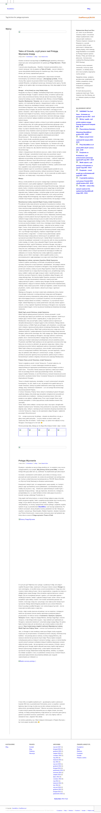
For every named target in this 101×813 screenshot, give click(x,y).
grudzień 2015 (57, 751)
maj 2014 (55, 781)
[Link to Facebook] (6, 1)
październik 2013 (58, 793)
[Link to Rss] (15, 1)
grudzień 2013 (57, 789)
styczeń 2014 (57, 787)
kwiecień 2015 (57, 760)
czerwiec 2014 (57, 779)
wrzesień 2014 (57, 772)
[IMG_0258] (42, 40)
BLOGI (92, 17)
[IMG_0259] (61, 432)
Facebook (80, 753)
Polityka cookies (81, 757)
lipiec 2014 (56, 777)
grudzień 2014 (57, 766)
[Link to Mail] (12, 1)
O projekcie (80, 747)
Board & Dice (45, 56)
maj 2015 (55, 757)
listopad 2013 (57, 791)
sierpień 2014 (57, 774)
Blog (36, 56)
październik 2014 (58, 770)
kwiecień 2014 (57, 783)
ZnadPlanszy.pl (84, 17)
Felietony (32, 751)
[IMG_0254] (23, 432)
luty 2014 (55, 785)
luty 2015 (55, 762)
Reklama (79, 751)
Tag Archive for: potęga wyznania (17, 17)
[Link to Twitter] (9, 1)
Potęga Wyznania (27, 460)
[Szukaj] (93, 9)
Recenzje (32, 753)
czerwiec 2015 (57, 755)
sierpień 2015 (57, 753)
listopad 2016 (57, 749)
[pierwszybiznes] (42, 452)
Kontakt (31, 747)
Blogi (78, 749)
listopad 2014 (57, 768)
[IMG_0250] (52, 432)
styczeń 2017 (57, 747)
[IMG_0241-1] (33, 432)
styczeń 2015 (57, 764)
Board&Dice (15, 808)
